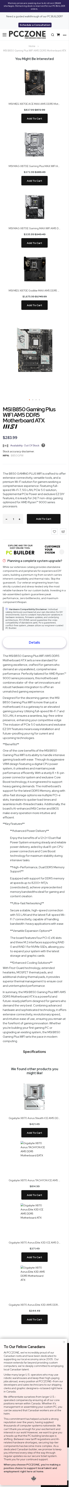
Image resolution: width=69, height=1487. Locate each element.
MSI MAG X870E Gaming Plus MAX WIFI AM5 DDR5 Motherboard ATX (34, 166)
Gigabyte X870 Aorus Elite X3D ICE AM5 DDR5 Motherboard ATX (34, 1242)
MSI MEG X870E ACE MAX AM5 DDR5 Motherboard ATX (34, 104)
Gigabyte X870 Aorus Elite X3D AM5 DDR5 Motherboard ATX (34, 1304)
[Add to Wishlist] (54, 531)
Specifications (34, 1052)
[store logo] (27, 35)
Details (34, 642)
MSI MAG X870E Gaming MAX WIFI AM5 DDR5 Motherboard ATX (34, 228)
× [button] (64, 1342)
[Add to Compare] (63, 531)
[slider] (34, 6)
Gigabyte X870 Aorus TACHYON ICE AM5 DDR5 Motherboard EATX (34, 1180)
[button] (29, 400)
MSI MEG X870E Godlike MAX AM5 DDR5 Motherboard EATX (34, 290)
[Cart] (59, 35)
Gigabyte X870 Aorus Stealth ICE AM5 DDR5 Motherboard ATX (34, 1118)
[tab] (34, 642)
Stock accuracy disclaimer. (19, 451)
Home (32, 46)
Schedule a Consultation (35, 25)
